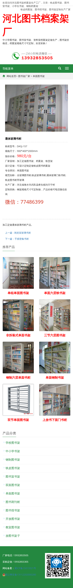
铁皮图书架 (13, 468)
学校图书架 (13, 443)
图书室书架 (13, 476)
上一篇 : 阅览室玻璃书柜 (18, 232)
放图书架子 (13, 536)
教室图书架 (13, 527)
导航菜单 (8, 68)
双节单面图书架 (18, 420)
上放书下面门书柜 (55, 420)
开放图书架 (13, 519)
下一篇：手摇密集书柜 (17, 238)
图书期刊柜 (13, 502)
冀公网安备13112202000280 (20, 574)
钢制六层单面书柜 (18, 377)
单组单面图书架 (18, 293)
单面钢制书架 (55, 377)
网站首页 (11, 76)
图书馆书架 (13, 510)
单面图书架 (39, 76)
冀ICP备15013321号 (25, 568)
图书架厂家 (24, 76)
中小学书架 (13, 451)
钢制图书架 (13, 459)
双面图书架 (13, 485)
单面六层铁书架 (55, 293)
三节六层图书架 (55, 335)
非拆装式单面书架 (18, 335)
